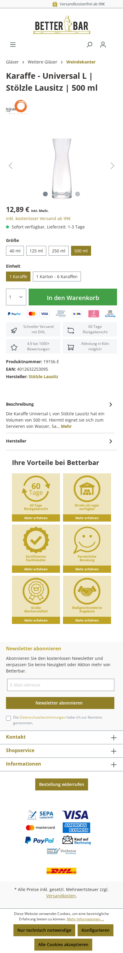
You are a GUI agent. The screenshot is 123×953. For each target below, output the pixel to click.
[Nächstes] (112, 165)
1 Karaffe (18, 276)
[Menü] (13, 44)
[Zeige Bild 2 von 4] (56, 194)
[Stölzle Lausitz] (16, 107)
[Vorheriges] (10, 165)
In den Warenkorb (73, 298)
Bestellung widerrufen (61, 784)
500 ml (81, 251)
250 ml (58, 251)
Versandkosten (61, 896)
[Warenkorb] (113, 42)
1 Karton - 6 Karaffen (57, 276)
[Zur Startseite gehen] (61, 25)
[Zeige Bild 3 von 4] (66, 194)
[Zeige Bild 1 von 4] (45, 194)
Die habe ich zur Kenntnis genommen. (57, 720)
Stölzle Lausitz (43, 376)
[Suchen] (89, 44)
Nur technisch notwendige (44, 930)
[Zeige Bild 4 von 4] (77, 194)
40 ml (15, 251)
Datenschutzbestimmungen (43, 717)
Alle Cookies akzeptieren (63, 944)
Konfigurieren (96, 930)
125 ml (36, 251)
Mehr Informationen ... (85, 919)
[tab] (60, 414)
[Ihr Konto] (103, 44)
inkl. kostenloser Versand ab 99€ (38, 218)
